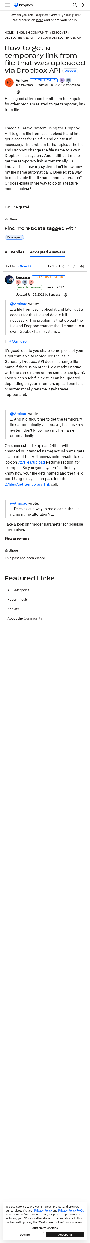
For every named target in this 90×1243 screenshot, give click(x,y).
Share (11, 219)
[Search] (75, 5)
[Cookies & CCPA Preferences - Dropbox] (45, 1221)
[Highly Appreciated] (31, 282)
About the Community (24, 618)
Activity (13, 609)
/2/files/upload (31, 462)
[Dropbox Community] (23, 5)
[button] (9, 82)
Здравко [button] (23, 277)
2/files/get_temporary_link (27, 484)
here (39, 20)
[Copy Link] (18, 92)
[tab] (14, 252)
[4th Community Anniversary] (18, 282)
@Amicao (18, 304)
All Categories (18, 590)
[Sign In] (83, 5)
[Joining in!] (69, 80)
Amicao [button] (22, 80)
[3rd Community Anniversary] (62, 80)
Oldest (24, 266)
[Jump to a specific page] (81, 266)
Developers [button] (14, 237)
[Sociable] (25, 282)
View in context (17, 538)
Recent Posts (17, 599)
